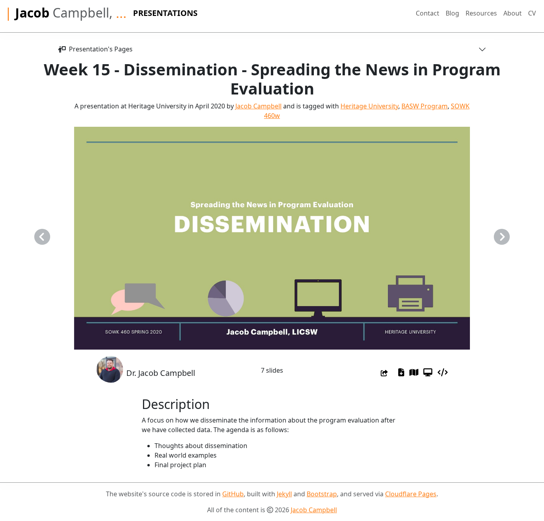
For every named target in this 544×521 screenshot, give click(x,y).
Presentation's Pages (99, 49)
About (512, 13)
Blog (452, 13)
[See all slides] (414, 372)
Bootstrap (322, 494)
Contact (427, 13)
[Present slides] (427, 372)
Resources (481, 13)
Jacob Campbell (258, 106)
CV (532, 13)
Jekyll (284, 494)
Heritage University (369, 106)
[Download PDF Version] (401, 372)
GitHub (233, 494)
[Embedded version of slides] (443, 372)
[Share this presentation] (384, 373)
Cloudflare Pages (410, 494)
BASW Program (424, 106)
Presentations (165, 13)
